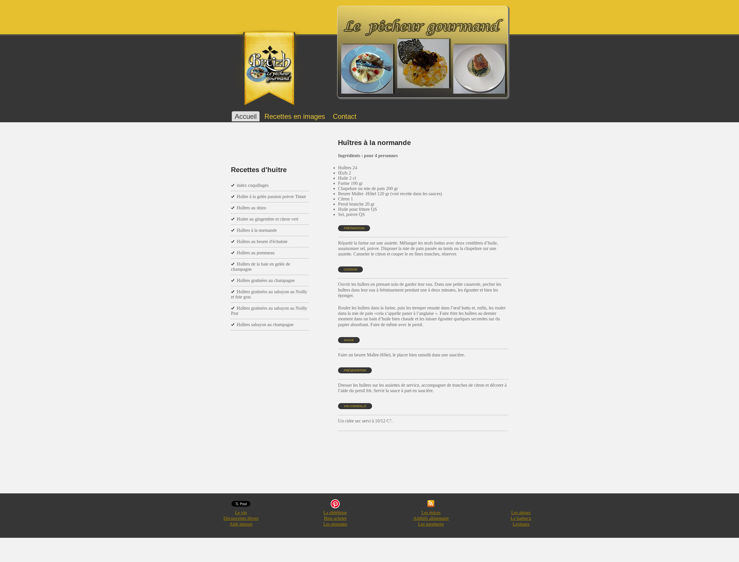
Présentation (355, 370)
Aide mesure (241, 524)
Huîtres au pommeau (256, 252)
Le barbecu (521, 518)
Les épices (431, 512)
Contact (345, 116)
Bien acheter (335, 518)
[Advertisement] (443, 468)
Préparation (354, 228)
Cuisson (350, 269)
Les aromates (335, 524)
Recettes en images (294, 116)
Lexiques (521, 524)
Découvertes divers (240, 518)
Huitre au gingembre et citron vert (267, 219)
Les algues (521, 512)
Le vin (241, 512)
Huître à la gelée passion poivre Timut (271, 196)
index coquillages (252, 185)
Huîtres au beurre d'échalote (262, 241)
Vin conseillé (355, 406)
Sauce (349, 340)
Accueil (246, 116)
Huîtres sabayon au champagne (265, 324)
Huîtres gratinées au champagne (266, 280)
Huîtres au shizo (251, 207)
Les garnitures (431, 524)
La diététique (335, 512)
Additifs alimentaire (431, 518)
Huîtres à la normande (257, 230)
